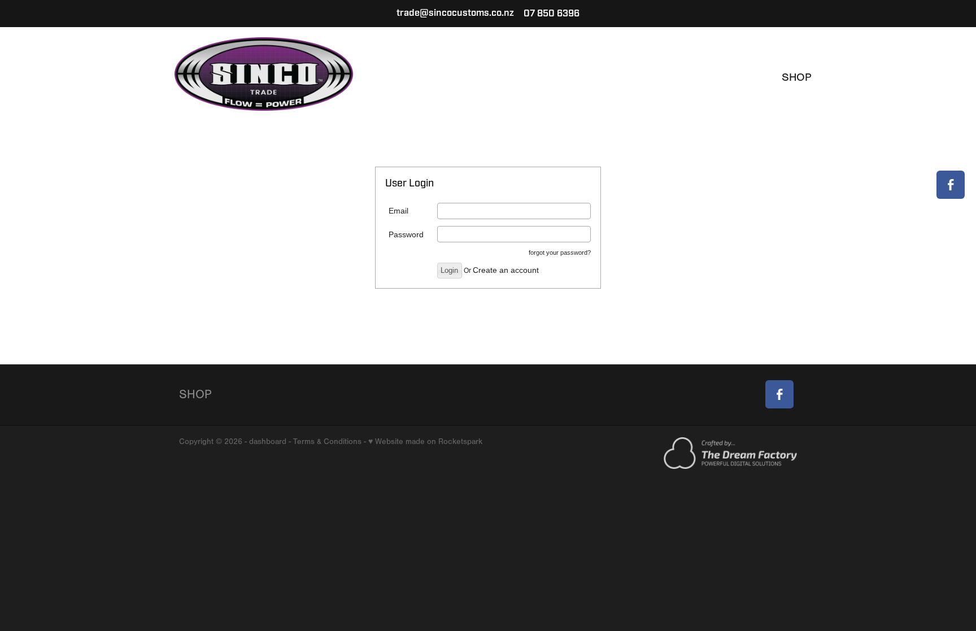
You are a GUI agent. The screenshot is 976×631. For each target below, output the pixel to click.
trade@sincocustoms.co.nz (455, 13)
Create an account (506, 270)
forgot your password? (560, 252)
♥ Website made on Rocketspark (425, 441)
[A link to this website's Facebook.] (950, 185)
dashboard (267, 441)
